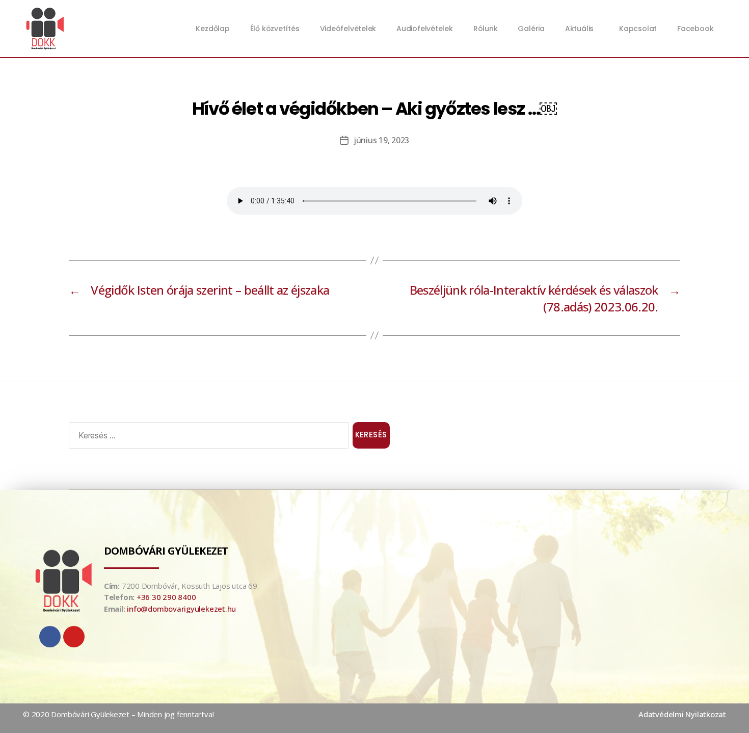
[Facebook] (50, 636)
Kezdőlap (212, 28)
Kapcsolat (638, 28)
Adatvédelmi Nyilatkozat (682, 714)
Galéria (531, 28)
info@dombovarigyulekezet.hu (181, 609)
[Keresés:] (207, 437)
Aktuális (579, 28)
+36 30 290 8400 (166, 597)
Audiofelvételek (424, 28)
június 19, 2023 (381, 140)
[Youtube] (74, 636)
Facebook (695, 28)
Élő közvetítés (275, 28)
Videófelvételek (348, 28)
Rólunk (485, 28)
